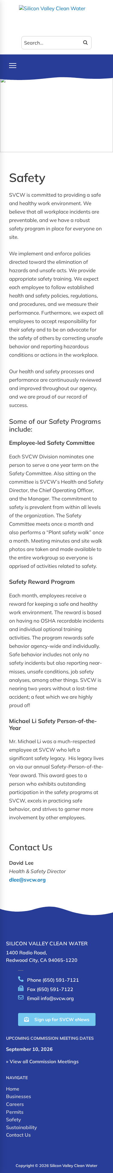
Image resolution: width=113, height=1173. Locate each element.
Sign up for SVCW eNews (61, 1019)
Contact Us (18, 1135)
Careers (15, 1104)
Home (12, 1089)
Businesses (18, 1096)
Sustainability (21, 1127)
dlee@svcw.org (27, 879)
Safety (13, 1119)
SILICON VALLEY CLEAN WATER (47, 943)
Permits (15, 1112)
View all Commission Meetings (44, 1061)
